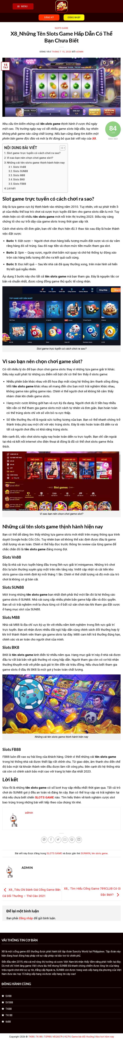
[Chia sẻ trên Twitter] (58, 840)
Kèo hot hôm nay (105, 1036)
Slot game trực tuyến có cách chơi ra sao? (34, 153)
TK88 (31, 1036)
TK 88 (39, 1036)
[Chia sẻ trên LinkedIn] (79, 840)
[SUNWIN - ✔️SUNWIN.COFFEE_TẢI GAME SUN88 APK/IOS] (61, 6)
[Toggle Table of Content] (61, 148)
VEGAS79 (57, 1036)
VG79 (67, 1036)
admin (79, 51)
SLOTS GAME (61, 28)
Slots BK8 (19, 179)
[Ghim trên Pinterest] (72, 840)
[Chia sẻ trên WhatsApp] (44, 840)
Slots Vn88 (19, 167)
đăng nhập (26, 918)
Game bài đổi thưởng (83, 1036)
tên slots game (99, 853)
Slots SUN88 (20, 171)
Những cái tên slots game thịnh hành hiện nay (36, 162)
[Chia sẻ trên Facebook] (51, 840)
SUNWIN (85, 853)
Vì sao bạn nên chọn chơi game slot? (30, 157)
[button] (23, 6)
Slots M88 (19, 175)
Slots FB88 (19, 183)
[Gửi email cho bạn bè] (65, 840)
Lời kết (11, 188)
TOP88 (47, 1036)
